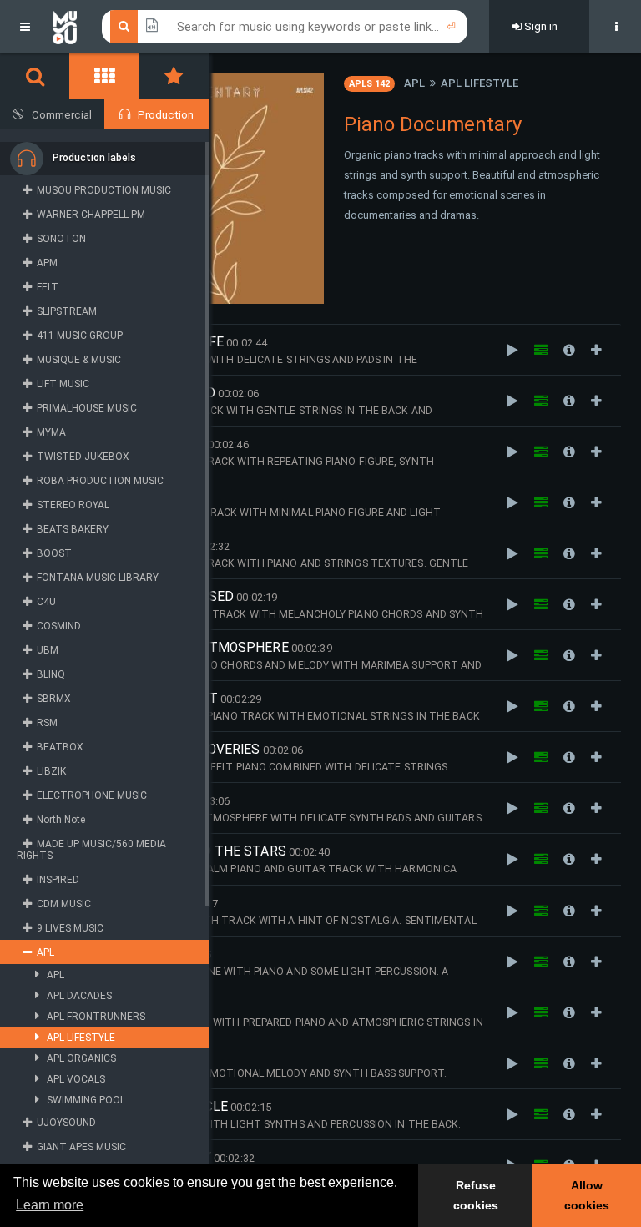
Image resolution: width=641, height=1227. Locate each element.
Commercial (62, 115)
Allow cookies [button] (586, 1195)
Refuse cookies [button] (475, 1195)
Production (166, 115)
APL (414, 83)
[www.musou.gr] (65, 27)
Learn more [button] (49, 1205)
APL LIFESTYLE (479, 83)
